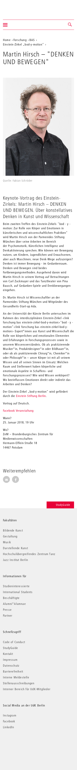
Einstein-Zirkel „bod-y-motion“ (23, 44)
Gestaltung (10, 536)
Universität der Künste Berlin (18, 7)
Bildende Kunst (13, 530)
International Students (18, 592)
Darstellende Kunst (15, 548)
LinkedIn (8, 727)
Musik (7, 542)
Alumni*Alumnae (14, 604)
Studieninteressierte (16, 586)
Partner (7, 615)
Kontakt (8, 654)
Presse (7, 610)
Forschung (20, 40)
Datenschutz (11, 665)
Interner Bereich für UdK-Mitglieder (26, 689)
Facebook (9, 721)
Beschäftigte (11, 598)
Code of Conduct (14, 642)
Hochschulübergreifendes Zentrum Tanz (29, 554)
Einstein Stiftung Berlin (31, 396)
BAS (32, 40)
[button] (70, 25)
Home (7, 40)
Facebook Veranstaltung (18, 410)
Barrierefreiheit (13, 671)
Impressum (10, 660)
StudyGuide (63, 505)
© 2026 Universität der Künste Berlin (23, 743)
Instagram (9, 715)
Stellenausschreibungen (18, 683)
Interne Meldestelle (16, 677)
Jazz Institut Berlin (15, 560)
